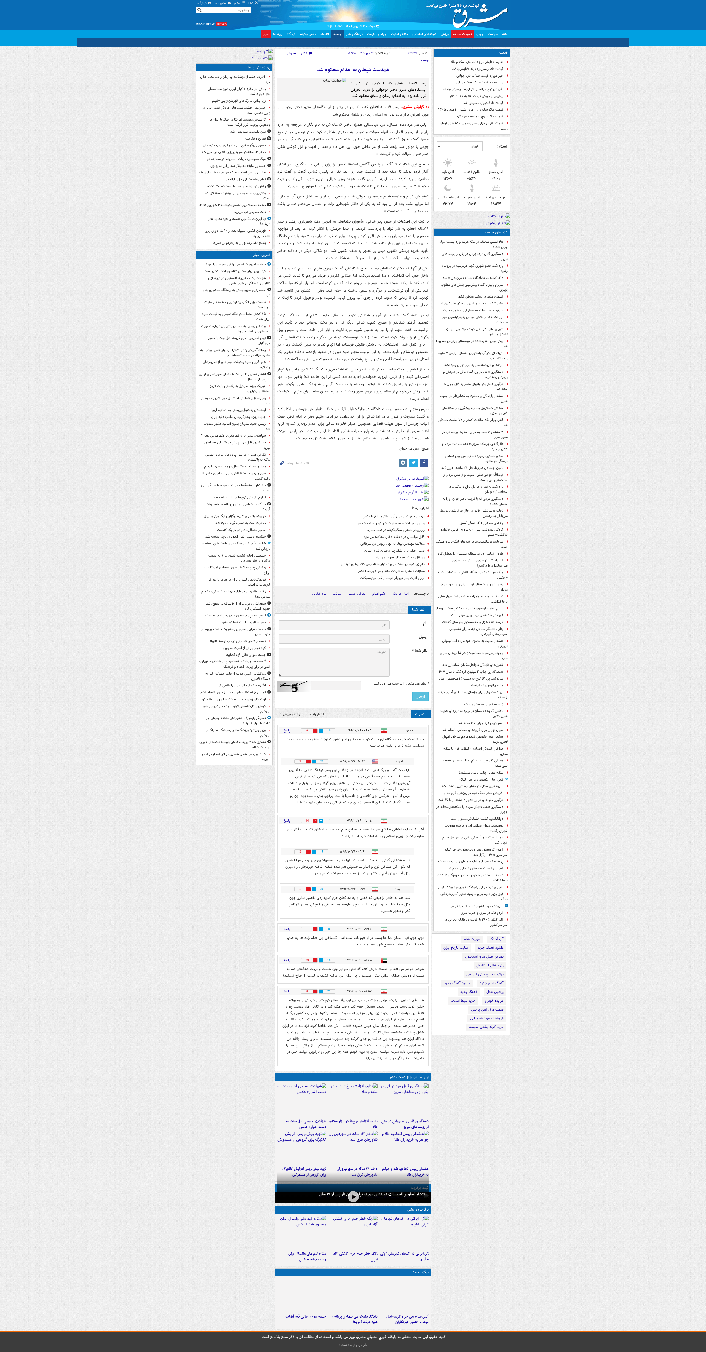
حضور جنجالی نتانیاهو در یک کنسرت (241, 530)
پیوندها (277, 34)
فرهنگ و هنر (354, 34)
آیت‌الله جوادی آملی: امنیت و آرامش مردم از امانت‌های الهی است (475, 477)
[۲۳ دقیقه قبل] (404, 1295)
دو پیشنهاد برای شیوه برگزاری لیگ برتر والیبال (235, 516)
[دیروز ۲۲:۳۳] (301, 1147)
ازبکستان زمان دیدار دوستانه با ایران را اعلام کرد (233, 699)
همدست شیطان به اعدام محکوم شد (353, 70)
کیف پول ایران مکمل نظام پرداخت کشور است (235, 271)
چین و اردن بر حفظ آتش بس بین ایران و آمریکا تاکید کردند (236, 476)
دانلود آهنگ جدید (491, 948)
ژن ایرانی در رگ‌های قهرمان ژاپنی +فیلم (404, 1257)
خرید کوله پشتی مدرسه (486, 1027)
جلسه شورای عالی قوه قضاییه (305, 1316)
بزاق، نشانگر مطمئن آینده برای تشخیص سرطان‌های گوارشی (478, 631)
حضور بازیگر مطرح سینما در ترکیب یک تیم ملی (234, 145)
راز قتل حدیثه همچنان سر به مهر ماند (399, 557)
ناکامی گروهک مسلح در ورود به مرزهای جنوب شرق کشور (474, 713)
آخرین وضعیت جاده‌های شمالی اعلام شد (475, 868)
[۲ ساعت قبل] (301, 1295)
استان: (501, 146)
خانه (505, 34)
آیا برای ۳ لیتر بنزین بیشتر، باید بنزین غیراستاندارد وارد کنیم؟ (480, 563)
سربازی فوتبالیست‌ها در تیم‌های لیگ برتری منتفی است (472, 544)
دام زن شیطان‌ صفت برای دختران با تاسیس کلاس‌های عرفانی (383, 564)
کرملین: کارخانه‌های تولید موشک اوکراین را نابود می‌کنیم (236, 709)
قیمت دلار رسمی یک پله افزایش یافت (477, 68)
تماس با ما (221, 3)
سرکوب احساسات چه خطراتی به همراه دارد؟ (473, 310)
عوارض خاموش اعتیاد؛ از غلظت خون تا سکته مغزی (475, 751)
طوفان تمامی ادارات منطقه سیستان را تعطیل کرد (470, 553)
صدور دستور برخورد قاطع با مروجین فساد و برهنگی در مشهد (476, 458)
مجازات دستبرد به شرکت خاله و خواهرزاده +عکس (391, 571)
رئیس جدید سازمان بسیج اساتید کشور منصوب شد (237, 426)
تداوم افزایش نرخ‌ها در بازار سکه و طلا (477, 62)
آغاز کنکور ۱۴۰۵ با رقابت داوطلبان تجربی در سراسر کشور (476, 922)
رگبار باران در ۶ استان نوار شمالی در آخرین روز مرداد (474, 587)
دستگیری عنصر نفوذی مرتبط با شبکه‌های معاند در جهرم (472, 809)
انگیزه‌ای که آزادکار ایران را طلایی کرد (241, 685)
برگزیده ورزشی (418, 1209)
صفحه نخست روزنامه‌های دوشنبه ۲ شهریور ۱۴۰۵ (232, 205)
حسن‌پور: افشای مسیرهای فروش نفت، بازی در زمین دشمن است (236, 110)
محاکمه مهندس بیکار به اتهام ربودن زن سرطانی (392, 543)
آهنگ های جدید (492, 983)
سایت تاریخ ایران (455, 948)
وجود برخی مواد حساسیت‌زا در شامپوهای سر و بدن (474, 655)
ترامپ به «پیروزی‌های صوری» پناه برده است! (235, 615)
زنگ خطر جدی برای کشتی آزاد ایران (355, 1257)
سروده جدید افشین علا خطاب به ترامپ (476, 906)
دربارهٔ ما (202, 3)
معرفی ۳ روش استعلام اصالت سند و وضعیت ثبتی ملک (474, 763)
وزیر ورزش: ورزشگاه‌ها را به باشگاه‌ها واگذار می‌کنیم (238, 733)
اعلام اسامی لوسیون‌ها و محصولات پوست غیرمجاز (469, 608)
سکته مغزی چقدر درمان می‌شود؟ (481, 772)
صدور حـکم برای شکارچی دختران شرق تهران (394, 550)
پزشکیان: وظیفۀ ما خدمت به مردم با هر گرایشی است (235, 488)
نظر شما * (419, 651)
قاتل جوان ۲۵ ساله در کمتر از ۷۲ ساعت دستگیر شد (473, 422)
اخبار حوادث (401, 593)
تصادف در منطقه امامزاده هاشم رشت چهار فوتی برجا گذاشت (473, 599)
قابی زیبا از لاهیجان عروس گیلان (481, 779)
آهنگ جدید (468, 992)
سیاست (493, 34)
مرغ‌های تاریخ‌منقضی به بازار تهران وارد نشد (473, 365)
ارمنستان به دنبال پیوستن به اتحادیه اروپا (238, 410)
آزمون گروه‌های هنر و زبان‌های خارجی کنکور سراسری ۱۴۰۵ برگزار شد (476, 852)
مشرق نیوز (468, 14)
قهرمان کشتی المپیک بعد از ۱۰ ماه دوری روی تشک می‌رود (237, 233)
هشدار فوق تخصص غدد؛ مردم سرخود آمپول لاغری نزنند (475, 739)
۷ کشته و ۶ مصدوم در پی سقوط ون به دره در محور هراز (475, 434)
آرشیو (237, 3)
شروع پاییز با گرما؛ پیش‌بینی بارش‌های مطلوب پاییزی (474, 287)
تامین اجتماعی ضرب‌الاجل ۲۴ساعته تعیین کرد (472, 468)
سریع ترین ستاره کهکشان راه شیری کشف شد (472, 786)
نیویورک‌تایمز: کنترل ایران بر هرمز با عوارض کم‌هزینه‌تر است (238, 582)
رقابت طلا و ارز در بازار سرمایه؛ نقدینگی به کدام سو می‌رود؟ (235, 594)
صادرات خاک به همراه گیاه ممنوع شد (240, 523)
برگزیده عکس (419, 1272)
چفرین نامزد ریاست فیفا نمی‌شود (243, 622)
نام (425, 623)
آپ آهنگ (497, 939)
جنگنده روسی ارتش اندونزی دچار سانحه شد (235, 536)
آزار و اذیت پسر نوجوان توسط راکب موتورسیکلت (392, 578)
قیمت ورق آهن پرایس (487, 1009)
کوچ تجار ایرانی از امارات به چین (244, 648)
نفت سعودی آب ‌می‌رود (250, 212)
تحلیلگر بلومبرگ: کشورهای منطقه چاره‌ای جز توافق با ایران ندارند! (238, 720)
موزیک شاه (472, 939)
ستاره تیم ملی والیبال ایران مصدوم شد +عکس (307, 1257)
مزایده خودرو (494, 1001)
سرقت (337, 593)
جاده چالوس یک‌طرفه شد (486, 685)
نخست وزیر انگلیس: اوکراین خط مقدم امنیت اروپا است (237, 305)
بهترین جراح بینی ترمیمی (485, 974)
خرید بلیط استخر (463, 1001)
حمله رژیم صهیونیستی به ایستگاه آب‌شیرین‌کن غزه (236, 292)
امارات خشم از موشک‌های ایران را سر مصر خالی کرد (235, 79)
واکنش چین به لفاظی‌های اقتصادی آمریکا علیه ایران (237, 570)
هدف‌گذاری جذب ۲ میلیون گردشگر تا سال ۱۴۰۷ (470, 671)
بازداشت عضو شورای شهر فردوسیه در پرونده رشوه (475, 268)
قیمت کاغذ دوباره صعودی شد (483, 103)
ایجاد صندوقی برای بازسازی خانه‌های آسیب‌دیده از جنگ (473, 695)
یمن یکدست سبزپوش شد (248, 131)
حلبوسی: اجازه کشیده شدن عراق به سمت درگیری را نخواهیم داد (239, 558)
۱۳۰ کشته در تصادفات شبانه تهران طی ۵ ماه (473, 277)
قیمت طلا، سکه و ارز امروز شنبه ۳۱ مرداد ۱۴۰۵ (470, 109)
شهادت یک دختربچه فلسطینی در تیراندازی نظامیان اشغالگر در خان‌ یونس (239, 281)
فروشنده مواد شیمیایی (487, 1018)
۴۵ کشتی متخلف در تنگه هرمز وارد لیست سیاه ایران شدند (473, 244)
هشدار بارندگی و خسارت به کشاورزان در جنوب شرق (474, 398)
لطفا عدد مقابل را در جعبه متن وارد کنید (401, 683)
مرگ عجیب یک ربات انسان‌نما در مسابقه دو (236, 159)
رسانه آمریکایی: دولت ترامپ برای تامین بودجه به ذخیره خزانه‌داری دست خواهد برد (235, 353)
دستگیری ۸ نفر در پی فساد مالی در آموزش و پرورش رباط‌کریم (475, 374)
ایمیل (423, 637)
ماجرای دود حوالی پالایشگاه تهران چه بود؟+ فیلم (470, 887)
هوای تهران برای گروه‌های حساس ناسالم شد (472, 730)
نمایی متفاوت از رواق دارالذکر (246, 179)
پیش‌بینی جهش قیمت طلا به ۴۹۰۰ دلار (476, 96)
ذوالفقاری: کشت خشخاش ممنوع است (477, 818)
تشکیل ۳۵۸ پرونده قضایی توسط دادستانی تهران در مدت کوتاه (234, 744)
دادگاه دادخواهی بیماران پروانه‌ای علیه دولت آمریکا (354, 1319)
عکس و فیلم (308, 34)
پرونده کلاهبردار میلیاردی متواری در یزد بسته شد (470, 861)
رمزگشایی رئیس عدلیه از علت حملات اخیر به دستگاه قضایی (237, 676)
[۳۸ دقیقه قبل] (353, 1197)
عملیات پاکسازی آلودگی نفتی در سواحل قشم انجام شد (475, 840)
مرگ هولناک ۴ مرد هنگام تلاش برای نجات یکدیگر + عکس (472, 575)
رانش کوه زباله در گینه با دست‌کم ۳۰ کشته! (236, 186)
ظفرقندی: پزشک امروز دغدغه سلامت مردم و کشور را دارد (475, 446)
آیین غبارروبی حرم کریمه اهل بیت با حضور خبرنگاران (407, 1319)
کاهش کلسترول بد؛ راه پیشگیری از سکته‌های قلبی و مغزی (475, 410)
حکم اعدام (379, 593)
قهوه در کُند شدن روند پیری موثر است (477, 615)
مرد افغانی (319, 593)
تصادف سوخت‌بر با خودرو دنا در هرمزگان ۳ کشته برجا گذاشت (472, 878)
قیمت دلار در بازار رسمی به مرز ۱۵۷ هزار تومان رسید (474, 126)
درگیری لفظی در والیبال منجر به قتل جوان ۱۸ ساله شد (475, 386)
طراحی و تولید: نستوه (353, 1345)
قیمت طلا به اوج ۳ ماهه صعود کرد (479, 116)
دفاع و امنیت (399, 34)
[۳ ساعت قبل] (301, 1099)
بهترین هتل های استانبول (484, 957)
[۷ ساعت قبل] (352, 1232)
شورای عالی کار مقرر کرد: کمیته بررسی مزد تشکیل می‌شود (476, 332)
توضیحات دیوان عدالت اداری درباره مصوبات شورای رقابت (476, 828)
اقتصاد (324, 34)
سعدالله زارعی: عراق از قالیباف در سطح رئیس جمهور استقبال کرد (237, 606)
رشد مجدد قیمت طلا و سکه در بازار (479, 82)
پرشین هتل (495, 992)
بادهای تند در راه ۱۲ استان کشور (481, 522)
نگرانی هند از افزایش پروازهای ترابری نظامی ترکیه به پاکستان (237, 457)
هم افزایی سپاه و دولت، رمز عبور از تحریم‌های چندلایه (236, 364)
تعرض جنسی (356, 593)
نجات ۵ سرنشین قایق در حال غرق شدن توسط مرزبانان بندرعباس (474, 513)
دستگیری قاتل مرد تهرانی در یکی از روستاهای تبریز (475, 256)
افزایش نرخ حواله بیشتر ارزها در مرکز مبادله (473, 89)
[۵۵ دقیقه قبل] (404, 1099)
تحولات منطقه (462, 34)
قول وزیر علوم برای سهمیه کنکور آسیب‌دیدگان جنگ (474, 896)
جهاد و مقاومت (377, 34)
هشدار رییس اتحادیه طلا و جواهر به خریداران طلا (232, 172)
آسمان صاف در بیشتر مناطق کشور (480, 296)
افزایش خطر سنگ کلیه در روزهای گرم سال (473, 793)
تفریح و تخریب (255, 138)
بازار (266, 34)
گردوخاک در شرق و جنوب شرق (482, 912)
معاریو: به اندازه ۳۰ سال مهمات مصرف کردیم (235, 466)
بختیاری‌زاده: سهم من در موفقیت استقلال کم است (237, 196)
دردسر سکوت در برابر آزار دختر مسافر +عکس (394, 516)
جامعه (337, 34)
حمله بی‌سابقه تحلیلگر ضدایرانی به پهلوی (238, 166)
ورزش (445, 34)
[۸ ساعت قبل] (404, 1147)
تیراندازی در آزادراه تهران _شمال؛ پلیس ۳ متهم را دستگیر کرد (473, 356)
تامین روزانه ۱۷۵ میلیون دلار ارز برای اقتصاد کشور (232, 692)
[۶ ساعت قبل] (404, 1232)
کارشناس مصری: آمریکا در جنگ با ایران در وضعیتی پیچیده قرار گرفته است (239, 122)
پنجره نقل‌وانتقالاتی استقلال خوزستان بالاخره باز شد (235, 401)
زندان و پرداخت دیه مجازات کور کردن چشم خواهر (391, 523)
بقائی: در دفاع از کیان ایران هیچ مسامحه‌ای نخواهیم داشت (239, 91)
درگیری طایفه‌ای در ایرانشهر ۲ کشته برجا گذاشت (470, 800)
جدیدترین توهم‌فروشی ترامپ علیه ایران (238, 417)
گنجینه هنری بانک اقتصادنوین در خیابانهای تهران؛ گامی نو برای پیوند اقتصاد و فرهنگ (234, 664)
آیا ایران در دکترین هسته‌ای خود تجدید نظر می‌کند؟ (239, 221)
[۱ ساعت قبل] (352, 1099)
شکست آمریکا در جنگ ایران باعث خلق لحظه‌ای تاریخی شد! (236, 546)
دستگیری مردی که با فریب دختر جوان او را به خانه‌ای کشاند (475, 501)
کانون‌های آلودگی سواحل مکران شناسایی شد (472, 664)
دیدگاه (291, 34)
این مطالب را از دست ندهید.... (406, 1077)
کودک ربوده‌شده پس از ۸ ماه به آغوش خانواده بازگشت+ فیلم (474, 532)
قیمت (503, 52)
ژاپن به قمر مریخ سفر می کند (483, 704)
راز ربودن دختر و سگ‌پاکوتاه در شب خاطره (396, 530)
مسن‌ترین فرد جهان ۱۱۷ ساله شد (480, 723)
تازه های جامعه (496, 232)
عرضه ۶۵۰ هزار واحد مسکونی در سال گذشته (472, 622)
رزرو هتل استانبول (490, 965)
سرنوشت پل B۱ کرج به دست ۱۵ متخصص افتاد (471, 678)
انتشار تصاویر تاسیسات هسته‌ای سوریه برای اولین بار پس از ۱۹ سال (372, 1194)
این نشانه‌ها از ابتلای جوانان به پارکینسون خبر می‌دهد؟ (475, 319)
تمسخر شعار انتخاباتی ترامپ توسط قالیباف (237, 641)
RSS (251, 3)
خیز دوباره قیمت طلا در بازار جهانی (479, 75)
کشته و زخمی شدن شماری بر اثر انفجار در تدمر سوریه (236, 757)
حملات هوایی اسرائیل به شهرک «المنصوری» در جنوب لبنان (235, 632)
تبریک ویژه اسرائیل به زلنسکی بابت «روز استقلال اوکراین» (240, 388)
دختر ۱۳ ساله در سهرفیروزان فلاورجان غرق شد (471, 303)
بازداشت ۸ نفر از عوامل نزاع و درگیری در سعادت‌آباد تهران (478, 489)
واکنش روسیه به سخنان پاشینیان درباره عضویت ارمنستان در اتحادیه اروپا (235, 329)
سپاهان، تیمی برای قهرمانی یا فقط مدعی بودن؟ (233, 435)
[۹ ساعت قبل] (352, 1147)
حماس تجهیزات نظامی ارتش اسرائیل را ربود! (236, 264)
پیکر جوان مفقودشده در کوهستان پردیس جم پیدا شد (472, 343)
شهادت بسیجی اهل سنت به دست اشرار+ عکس (306, 1124)
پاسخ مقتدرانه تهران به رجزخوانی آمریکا (239, 242)
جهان (479, 34)
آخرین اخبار (261, 255)
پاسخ (287, 730)
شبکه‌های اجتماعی (424, 34)
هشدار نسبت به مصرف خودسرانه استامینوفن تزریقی (475, 643)
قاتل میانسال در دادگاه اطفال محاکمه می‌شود (394, 536)
